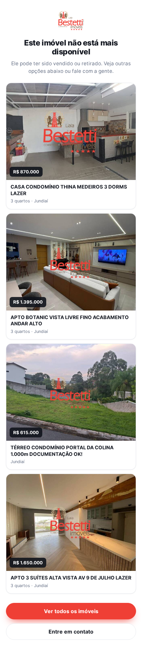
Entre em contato (71, 631)
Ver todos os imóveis (71, 611)
